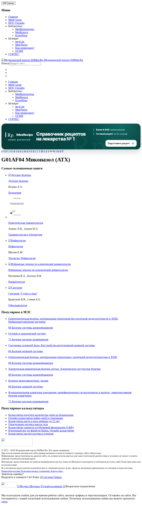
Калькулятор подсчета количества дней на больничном (40, 414)
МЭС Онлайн (16, 22)
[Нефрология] (17, 240)
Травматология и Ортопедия (25, 234)
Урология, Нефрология (22, 258)
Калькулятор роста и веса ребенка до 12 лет (34, 421)
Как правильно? (24, 47)
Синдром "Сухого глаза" (22, 293)
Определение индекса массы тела (28, 424)
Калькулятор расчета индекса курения (30, 433)
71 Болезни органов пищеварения (28, 339)
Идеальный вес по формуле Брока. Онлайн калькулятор (41, 430)
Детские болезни (18, 180)
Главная (13, 16)
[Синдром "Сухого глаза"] (15, 287)
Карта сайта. (57, 471)
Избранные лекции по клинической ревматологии (38, 270)
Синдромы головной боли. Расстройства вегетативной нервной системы (51, 345)
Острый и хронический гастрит (27, 333)
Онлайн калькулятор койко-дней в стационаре (35, 418)
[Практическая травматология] (17, 216)
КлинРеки (21, 35)
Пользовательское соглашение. (36, 471)
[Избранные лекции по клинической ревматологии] (39, 264)
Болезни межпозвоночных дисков (28, 380)
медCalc (20, 41)
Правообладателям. (11, 471)
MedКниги (21, 32)
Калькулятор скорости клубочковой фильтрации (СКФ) (41, 427)
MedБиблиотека (24, 29)
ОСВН (19, 51)
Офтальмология (17, 305)
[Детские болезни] (19, 175)
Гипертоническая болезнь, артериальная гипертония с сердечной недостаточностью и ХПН (62, 357)
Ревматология (16, 281)
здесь (4, 501)
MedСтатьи (15, 19)
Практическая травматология (25, 222)
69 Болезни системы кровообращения (30, 327)
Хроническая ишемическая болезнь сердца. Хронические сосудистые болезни (54, 368)
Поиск (5, 63)
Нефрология (15, 246)
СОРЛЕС (13, 54)
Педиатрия (14, 192)
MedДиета (21, 44)
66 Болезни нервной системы (25, 351)
